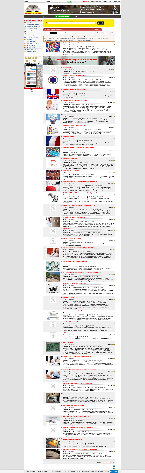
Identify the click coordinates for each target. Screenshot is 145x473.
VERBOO (65, 333)
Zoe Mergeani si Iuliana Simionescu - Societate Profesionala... (80, 449)
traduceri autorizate (103, 38)
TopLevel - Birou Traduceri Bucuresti (73, 43)
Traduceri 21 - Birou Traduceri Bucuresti (74, 125)
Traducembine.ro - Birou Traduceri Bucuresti (75, 100)
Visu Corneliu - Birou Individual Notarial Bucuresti (77, 356)
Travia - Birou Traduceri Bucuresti (72, 238)
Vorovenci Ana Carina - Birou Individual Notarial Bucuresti (79, 370)
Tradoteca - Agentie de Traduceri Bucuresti (75, 75)
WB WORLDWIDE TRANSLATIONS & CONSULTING (77, 383)
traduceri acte (92, 38)
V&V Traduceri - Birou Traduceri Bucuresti (75, 283)
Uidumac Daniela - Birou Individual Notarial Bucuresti (78, 247)
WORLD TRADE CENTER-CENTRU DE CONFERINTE (78, 427)
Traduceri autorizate (68, 136)
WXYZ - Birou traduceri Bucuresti (72, 439)
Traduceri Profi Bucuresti (70, 158)
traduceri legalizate (82, 38)
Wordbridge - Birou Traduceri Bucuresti (74, 405)
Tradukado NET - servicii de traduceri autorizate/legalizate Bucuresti (82, 193)
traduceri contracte (68, 40)
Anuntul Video (107, 1)
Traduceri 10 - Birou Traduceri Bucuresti (74, 114)
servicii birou (78, 40)
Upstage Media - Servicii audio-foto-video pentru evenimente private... (82, 272)
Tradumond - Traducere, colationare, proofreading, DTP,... (79, 205)
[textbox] (72, 22)
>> (113, 32)
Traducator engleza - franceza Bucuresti (74, 89)
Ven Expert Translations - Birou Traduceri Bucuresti (77, 311)
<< (102, 32)
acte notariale (58, 40)
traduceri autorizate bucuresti (53, 38)
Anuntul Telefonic (96, 1)
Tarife (76, 17)
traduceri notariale (88, 40)
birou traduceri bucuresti (68, 38)
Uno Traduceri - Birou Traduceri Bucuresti (75, 261)
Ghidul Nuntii (116, 1)
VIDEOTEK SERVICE (69, 342)
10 (110, 32)
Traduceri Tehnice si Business (71, 170)
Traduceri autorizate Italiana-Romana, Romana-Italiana (78, 147)
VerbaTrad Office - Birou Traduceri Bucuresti (75, 322)
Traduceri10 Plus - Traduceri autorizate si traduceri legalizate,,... (81, 181)
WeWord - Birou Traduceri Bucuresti (73, 393)
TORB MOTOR (67, 67)
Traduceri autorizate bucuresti (54, 29)
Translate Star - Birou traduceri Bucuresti (74, 217)
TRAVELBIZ (66, 228)
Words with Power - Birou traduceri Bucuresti (76, 416)
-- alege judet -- (65, 32)
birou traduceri (49, 40)
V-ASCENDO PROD (68, 297)
